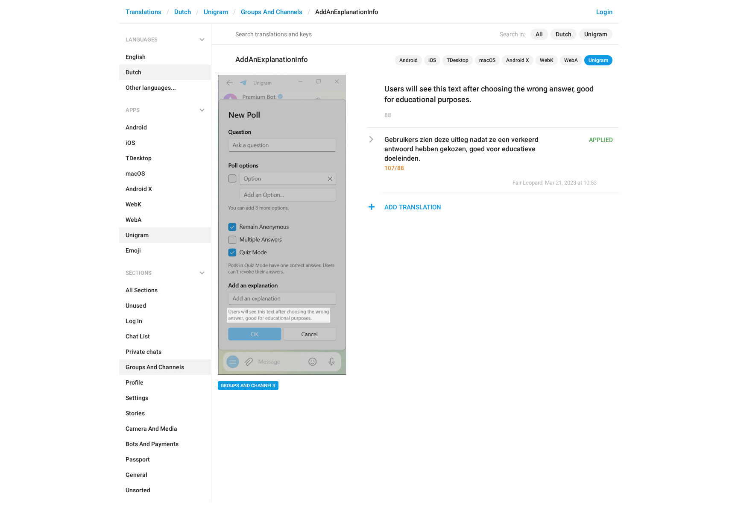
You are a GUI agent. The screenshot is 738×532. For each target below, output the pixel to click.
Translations (143, 12)
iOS (432, 60)
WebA (571, 60)
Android (408, 60)
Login (604, 12)
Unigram (216, 12)
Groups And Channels (271, 12)
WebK (547, 60)
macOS (487, 60)
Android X (517, 60)
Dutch (182, 12)
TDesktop (458, 60)
